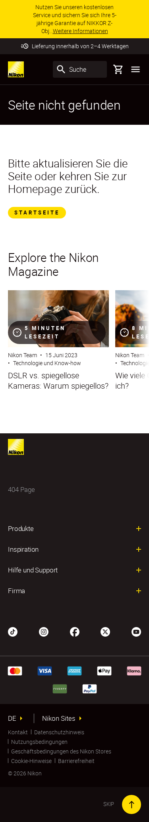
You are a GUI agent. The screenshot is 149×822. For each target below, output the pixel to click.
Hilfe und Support (33, 570)
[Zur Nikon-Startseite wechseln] (16, 69)
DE (12, 718)
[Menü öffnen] (135, 69)
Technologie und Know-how (47, 363)
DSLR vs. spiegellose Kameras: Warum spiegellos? (58, 380)
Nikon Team (22, 355)
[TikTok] (12, 631)
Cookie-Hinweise (31, 761)
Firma (16, 590)
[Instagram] (43, 631)
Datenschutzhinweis (59, 732)
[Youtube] (136, 631)
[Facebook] (74, 631)
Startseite (37, 212)
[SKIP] (131, 804)
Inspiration (23, 549)
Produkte (21, 528)
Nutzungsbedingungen (39, 741)
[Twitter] (105, 631)
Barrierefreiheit (76, 761)
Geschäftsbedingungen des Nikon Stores (61, 751)
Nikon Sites (58, 718)
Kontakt (18, 732)
